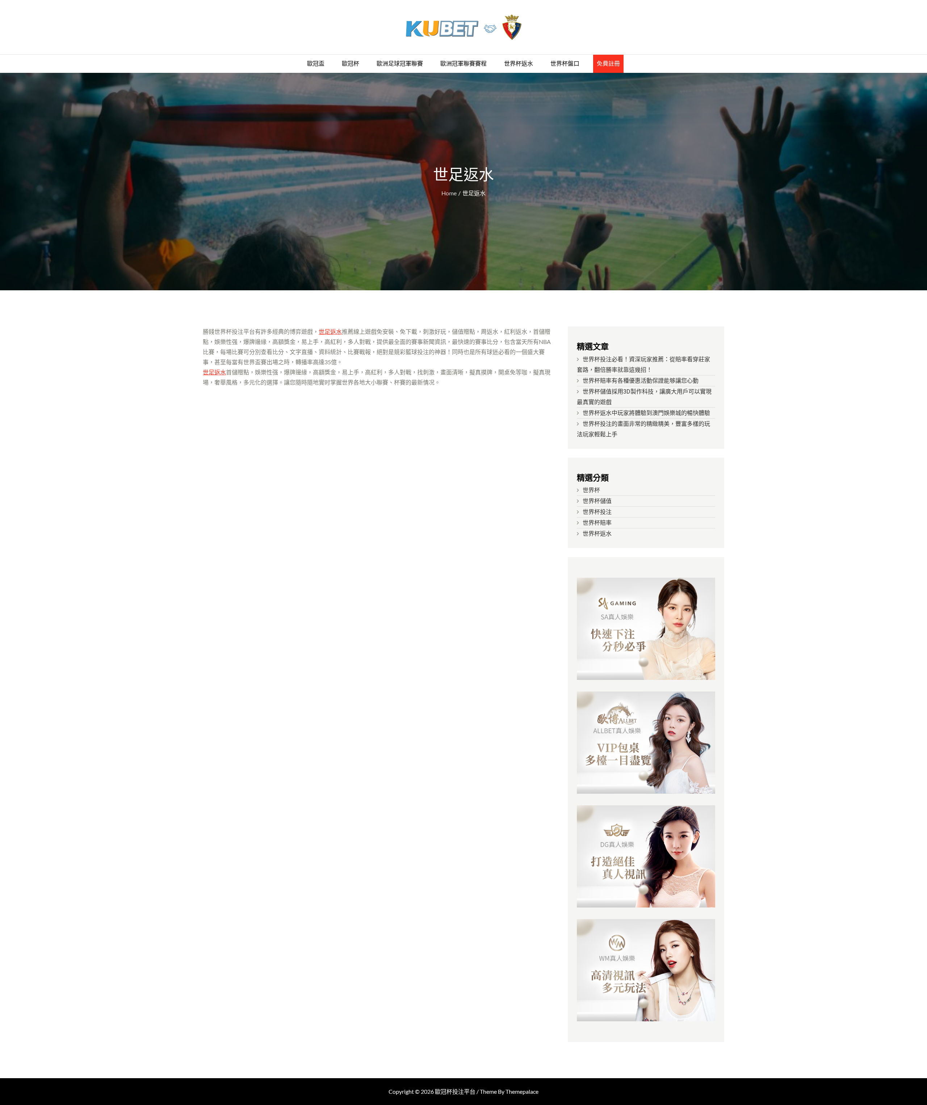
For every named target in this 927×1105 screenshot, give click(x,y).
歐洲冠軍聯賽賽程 (463, 63)
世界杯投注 (597, 511)
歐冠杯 (350, 63)
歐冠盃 (315, 63)
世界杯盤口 (564, 63)
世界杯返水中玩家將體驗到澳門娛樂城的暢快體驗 (646, 413)
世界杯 (591, 490)
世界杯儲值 (597, 501)
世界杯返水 (518, 63)
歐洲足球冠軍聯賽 (400, 63)
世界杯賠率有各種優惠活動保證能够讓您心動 (641, 380)
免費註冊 (608, 63)
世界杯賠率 (597, 522)
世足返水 (330, 331)
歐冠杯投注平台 (455, 1091)
